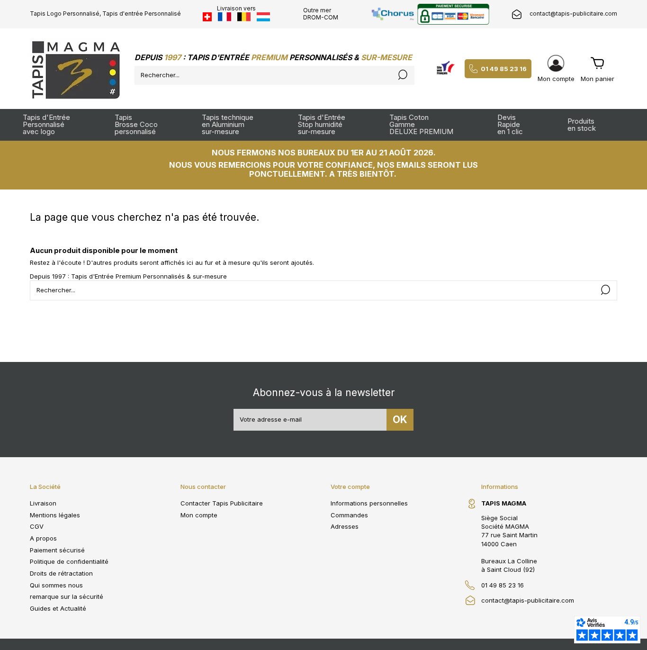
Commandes (349, 515)
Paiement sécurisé (57, 550)
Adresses (345, 526)
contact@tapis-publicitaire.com (573, 13)
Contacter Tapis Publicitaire (221, 503)
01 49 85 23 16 (504, 68)
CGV (37, 526)
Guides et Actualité (58, 608)
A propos (43, 538)
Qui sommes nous (56, 585)
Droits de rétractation (61, 573)
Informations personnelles (369, 503)
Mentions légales (55, 515)
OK (400, 419)
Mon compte (198, 515)
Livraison (43, 503)
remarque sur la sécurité (66, 596)
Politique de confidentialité (69, 561)
